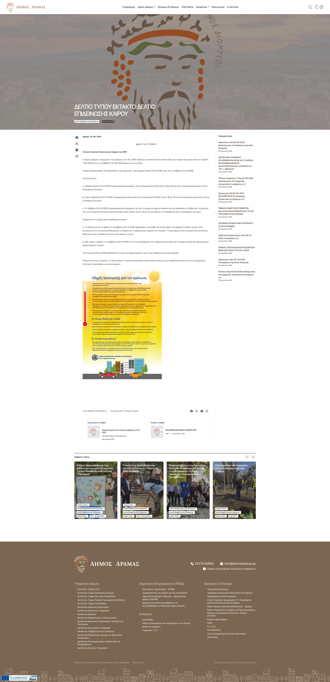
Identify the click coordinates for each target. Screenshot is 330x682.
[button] (247, 457)
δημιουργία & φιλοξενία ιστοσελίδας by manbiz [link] (235, 662)
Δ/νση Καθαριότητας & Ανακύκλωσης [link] (90, 509)
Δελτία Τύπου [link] (81, 516)
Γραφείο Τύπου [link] (82, 505)
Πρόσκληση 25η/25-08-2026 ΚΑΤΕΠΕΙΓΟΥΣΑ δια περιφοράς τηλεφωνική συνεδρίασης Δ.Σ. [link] (231, 196)
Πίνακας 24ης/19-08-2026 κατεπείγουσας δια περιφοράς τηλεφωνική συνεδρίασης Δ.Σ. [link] (236, 274)
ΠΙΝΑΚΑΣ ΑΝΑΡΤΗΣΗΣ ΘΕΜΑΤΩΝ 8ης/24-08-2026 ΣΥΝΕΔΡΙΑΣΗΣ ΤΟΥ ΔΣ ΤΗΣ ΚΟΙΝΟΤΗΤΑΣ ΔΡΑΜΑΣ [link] (236, 211)
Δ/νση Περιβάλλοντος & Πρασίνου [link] (86, 121)
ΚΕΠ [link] (167, 434)
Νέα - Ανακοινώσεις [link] (97, 516)
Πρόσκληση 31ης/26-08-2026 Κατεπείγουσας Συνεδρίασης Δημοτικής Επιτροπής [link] (235, 145)
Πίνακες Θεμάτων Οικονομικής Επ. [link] (114, 436)
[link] (25, 7)
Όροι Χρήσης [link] (138, 662)
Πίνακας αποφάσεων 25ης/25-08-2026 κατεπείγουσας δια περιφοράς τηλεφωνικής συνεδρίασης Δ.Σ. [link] (235, 181)
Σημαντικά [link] (233, 516)
